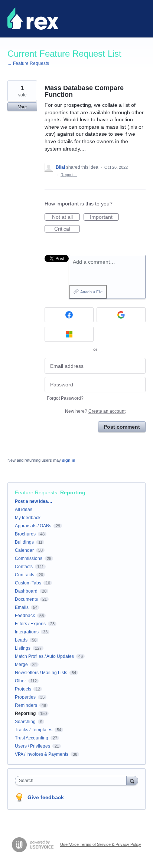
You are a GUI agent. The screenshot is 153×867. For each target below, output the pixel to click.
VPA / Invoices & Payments (41, 754)
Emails (22, 607)
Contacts (24, 566)
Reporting (72, 492)
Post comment (122, 427)
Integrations (27, 631)
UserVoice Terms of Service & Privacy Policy (100, 844)
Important (104, 217)
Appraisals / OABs (33, 525)
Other (20, 680)
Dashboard (26, 591)
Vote (22, 107)
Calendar (24, 550)
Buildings (24, 542)
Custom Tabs (28, 583)
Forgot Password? (65, 398)
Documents (26, 599)
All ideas (23, 509)
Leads (21, 640)
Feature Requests (36, 492)
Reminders (26, 705)
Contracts (24, 574)
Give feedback (45, 797)
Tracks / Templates (33, 729)
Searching (25, 721)
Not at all (66, 217)
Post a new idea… (33, 501)
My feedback (27, 517)
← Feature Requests (28, 63)
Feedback (25, 615)
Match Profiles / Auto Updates (44, 656)
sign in (68, 460)
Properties (25, 697)
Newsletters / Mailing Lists (41, 672)
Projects (23, 689)
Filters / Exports (30, 623)
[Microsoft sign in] (69, 334)
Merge (21, 664)
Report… (69, 174)
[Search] (132, 780)
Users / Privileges (32, 746)
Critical (67, 229)
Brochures (25, 534)
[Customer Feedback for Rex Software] (32, 18)
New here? (95, 411)
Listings (22, 648)
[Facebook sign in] (69, 314)
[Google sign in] (121, 314)
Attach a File (91, 292)
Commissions (28, 558)
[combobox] (72, 780)
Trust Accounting (31, 738)
